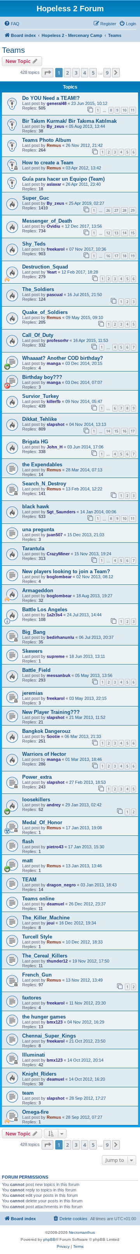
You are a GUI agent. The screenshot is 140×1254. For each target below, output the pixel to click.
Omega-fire (35, 1112)
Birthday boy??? (42, 377)
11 (133, 110)
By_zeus (55, 126)
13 (116, 232)
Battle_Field (36, 670)
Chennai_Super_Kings (49, 1036)
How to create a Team (48, 163)
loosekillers (36, 799)
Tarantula (33, 548)
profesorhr (57, 340)
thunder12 (57, 961)
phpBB (49, 1239)
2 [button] (67, 72)
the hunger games (44, 1017)
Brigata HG (35, 442)
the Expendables (42, 464)
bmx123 (55, 1022)
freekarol (56, 249)
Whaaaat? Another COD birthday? (62, 358)
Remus (54, 145)
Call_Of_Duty (37, 335)
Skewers (32, 651)
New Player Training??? (51, 712)
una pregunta (38, 529)
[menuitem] (11, 23)
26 (108, 210)
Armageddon (37, 590)
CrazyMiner (58, 553)
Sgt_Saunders (61, 511)
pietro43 (55, 846)
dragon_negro (61, 885)
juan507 (55, 534)
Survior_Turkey (40, 396)
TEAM (29, 880)
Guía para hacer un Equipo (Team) (63, 179)
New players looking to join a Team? (66, 571)
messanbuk (58, 675)
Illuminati (33, 1055)
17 (116, 255)
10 (124, 110)
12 (108, 232)
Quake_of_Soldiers (45, 312)
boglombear (59, 576)
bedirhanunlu (60, 637)
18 (124, 255)
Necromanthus (82, 1232)
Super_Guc (35, 198)
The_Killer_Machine (46, 918)
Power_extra (37, 777)
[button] (47, 72)
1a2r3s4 (54, 614)
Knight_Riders (39, 1074)
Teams (13, 50)
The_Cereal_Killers (44, 956)
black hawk (35, 506)
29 (133, 210)
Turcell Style (37, 937)
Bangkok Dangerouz (46, 731)
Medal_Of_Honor (42, 822)
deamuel (55, 904)
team (28, 1093)
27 (116, 210)
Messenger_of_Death (47, 221)
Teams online (38, 899)
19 (133, 255)
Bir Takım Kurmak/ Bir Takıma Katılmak (69, 121)
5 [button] (93, 72)
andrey (54, 804)
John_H (55, 447)
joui (50, 923)
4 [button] (84, 72)
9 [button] (107, 72)
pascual (55, 294)
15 (133, 232)
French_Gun (37, 975)
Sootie (53, 736)
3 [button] (76, 72)
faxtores (31, 998)
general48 (56, 103)
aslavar (54, 184)
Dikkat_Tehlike (39, 419)
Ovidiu (53, 226)
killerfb (54, 401)
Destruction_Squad (45, 267)
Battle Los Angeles (44, 609)
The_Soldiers (38, 289)
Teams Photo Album (46, 140)
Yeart (52, 272)
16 (108, 255)
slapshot (56, 424)
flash (28, 841)
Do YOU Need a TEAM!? (51, 98)
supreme (56, 656)
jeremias (32, 693)
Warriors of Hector (44, 754)
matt (27, 860)
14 (124, 232)
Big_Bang (34, 632)
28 (124, 210)
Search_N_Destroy (44, 484)
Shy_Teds (34, 244)
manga (54, 363)
